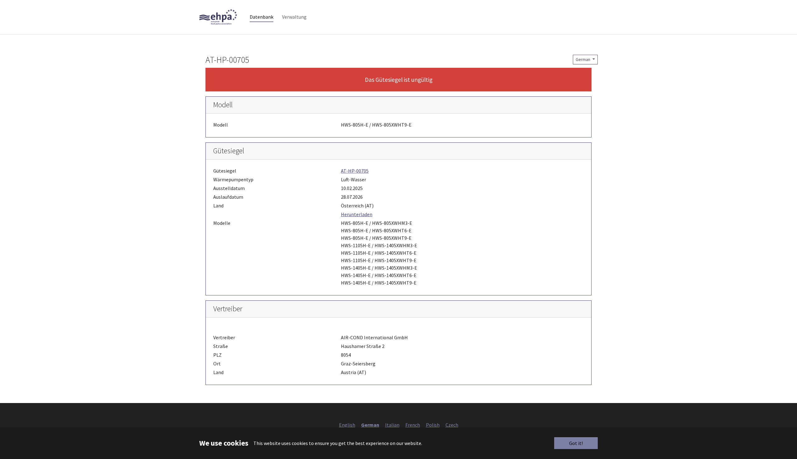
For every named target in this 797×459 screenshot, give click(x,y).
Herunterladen (356, 214)
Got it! (576, 443)
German (583, 59)
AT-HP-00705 (355, 171)
